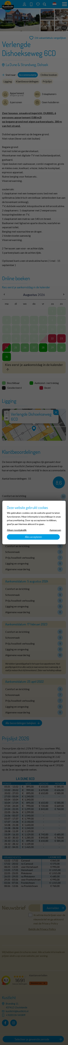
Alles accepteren (33, 537)
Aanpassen (55, 530)
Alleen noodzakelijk (17, 530)
